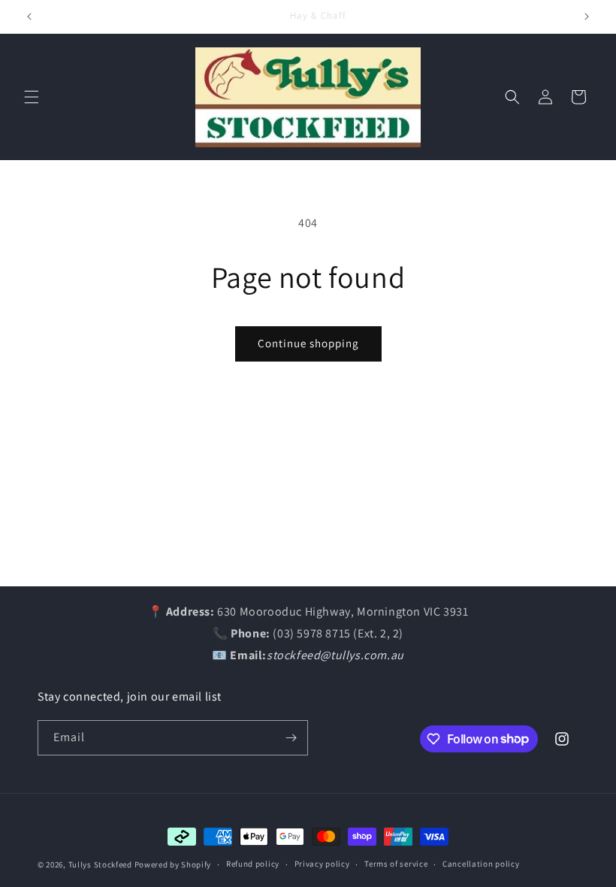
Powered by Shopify (173, 864)
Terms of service (395, 863)
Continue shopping (308, 343)
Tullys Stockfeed (100, 864)
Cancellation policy (480, 863)
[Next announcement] (586, 16)
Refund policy (252, 863)
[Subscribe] (290, 737)
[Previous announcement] (29, 16)
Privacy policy (322, 863)
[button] (31, 97)
